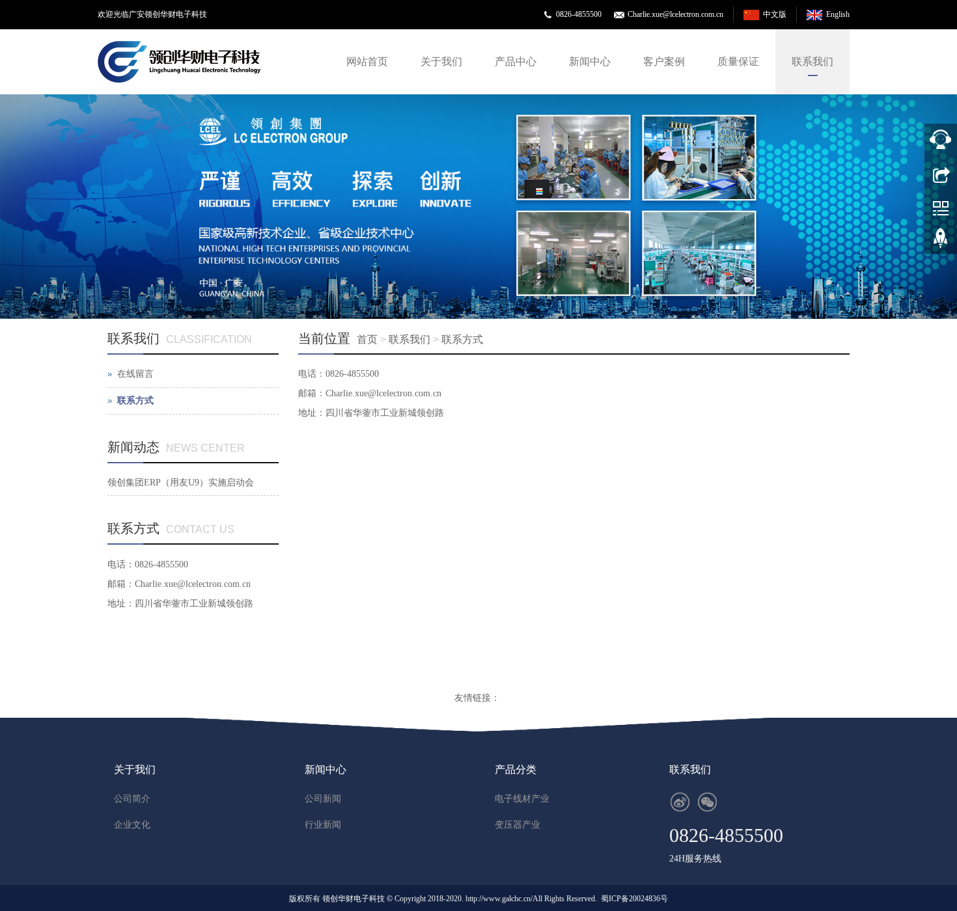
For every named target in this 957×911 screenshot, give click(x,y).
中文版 (774, 14)
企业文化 (132, 825)
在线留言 (135, 374)
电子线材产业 (522, 799)
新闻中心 (590, 61)
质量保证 (738, 61)
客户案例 (664, 61)
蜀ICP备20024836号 (634, 898)
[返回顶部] (940, 242)
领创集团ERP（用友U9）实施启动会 (180, 482)
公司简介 (132, 799)
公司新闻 (323, 799)
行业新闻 (323, 825)
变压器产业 (517, 825)
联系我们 (812, 61)
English (838, 14)
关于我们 (441, 61)
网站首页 (367, 61)
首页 (367, 339)
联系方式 (462, 339)
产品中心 (515, 61)
